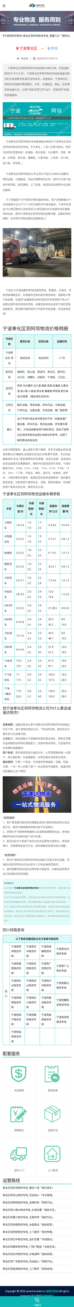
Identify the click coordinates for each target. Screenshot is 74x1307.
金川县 (24, 391)
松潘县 (56, 385)
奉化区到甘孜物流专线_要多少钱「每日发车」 (28, 1187)
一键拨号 (37, 1305)
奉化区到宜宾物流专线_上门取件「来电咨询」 (28, 1268)
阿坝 (19, 385)
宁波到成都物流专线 (46, 951)
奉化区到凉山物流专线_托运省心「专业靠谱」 (28, 1195)
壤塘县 (48, 391)
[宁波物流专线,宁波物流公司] (37, 5)
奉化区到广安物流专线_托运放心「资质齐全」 (28, 1261)
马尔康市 (28, 385)
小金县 (32, 391)
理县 (44, 385)
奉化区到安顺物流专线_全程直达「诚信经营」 (28, 1224)
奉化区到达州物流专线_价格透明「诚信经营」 (28, 1254)
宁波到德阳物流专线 (16, 968)
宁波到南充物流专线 (46, 1002)
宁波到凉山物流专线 (31, 985)
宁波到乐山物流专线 (16, 985)
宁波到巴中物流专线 (31, 951)
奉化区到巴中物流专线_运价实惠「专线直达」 (28, 1239)
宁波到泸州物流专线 (46, 985)
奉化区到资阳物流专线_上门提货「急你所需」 (28, 1231)
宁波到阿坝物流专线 (16, 951)
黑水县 (40, 391)
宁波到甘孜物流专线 (31, 968)
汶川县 (37, 385)
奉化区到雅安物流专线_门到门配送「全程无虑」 (30, 1246)
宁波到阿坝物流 (13, 35)
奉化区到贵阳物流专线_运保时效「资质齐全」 (28, 1202)
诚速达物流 (52, 1291)
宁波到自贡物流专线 (16, 1036)
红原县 (24, 396)
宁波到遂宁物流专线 (16, 1019)
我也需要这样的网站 (42, 1295)
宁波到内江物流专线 (31, 1002)
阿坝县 (56, 391)
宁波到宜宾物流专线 (46, 1019)
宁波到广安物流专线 (46, 968)
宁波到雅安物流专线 (31, 1019)
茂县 (49, 385)
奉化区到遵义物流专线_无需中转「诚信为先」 (28, 1217)
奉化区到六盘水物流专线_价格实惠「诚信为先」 (30, 1209)
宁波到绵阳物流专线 (16, 1002)
